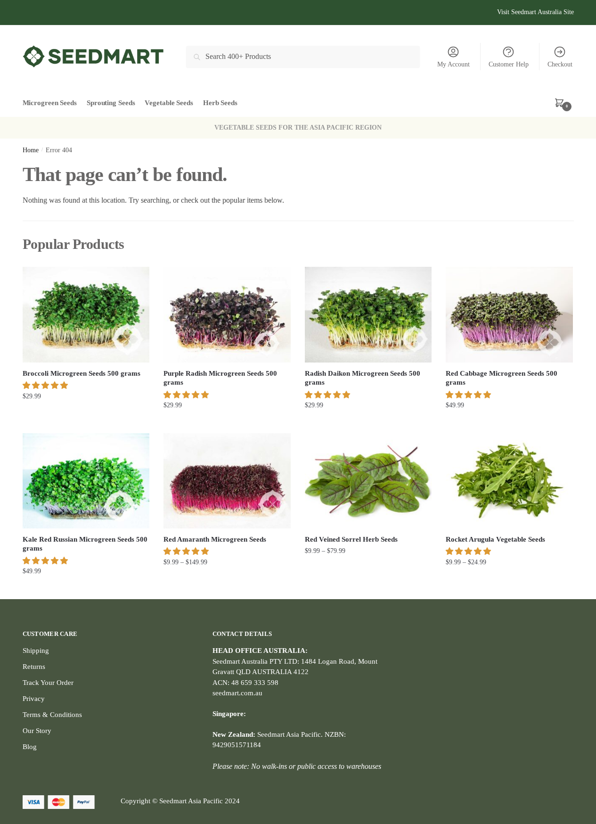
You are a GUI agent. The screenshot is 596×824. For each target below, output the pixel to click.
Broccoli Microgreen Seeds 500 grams (81, 373)
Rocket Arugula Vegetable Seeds (495, 539)
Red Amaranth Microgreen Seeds (214, 539)
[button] (46, 385)
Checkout (559, 64)
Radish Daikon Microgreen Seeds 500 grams (362, 378)
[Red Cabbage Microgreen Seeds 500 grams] (509, 314)
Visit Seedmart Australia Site (535, 12)
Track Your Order (48, 682)
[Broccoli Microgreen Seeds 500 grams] (86, 314)
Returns (34, 666)
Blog (30, 746)
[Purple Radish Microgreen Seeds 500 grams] (227, 314)
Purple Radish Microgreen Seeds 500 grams (220, 378)
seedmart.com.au (237, 693)
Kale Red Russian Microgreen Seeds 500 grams (85, 544)
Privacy (34, 698)
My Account (453, 64)
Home (31, 150)
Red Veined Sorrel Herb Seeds (351, 539)
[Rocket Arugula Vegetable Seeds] (509, 480)
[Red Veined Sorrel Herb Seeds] (368, 480)
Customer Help (509, 64)
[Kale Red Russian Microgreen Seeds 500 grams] (86, 480)
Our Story (37, 730)
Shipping (36, 650)
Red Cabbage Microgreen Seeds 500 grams (501, 378)
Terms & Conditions (52, 714)
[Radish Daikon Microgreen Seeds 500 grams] (368, 314)
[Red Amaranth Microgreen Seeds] (227, 480)
